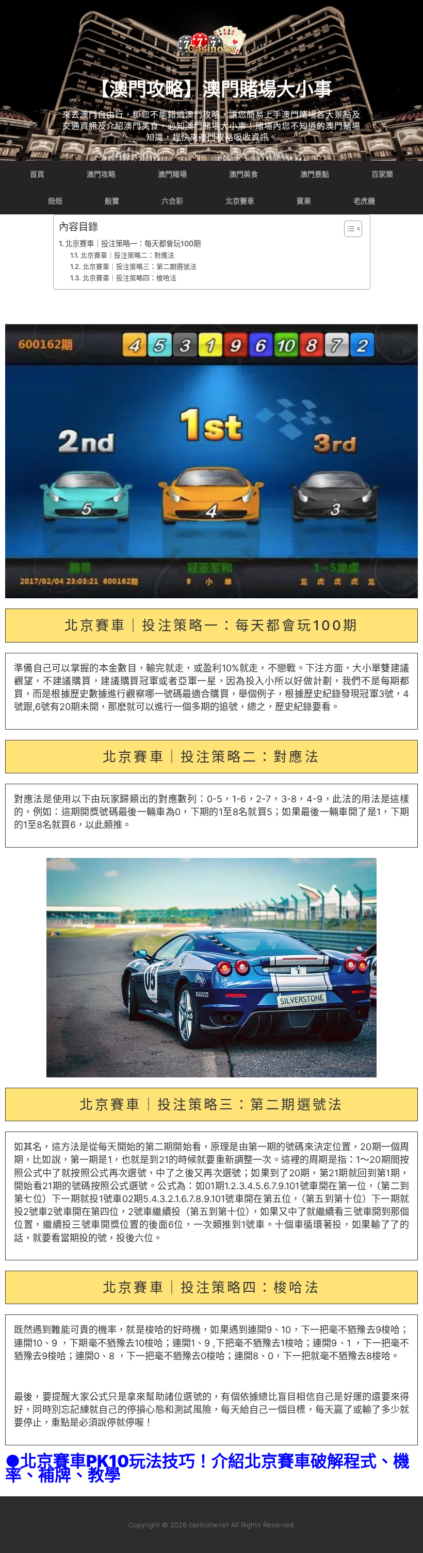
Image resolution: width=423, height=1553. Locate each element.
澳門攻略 (101, 174)
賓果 (304, 201)
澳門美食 (243, 174)
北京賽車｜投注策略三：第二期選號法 (140, 266)
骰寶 (112, 201)
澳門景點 (314, 174)
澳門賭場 (172, 174)
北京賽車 (239, 201)
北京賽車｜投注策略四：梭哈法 (129, 278)
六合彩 (172, 201)
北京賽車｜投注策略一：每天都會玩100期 (133, 243)
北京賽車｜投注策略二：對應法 (127, 255)
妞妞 (55, 201)
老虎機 (364, 201)
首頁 (37, 174)
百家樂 (382, 174)
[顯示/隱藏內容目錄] (348, 229)
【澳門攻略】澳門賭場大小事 (211, 89)
